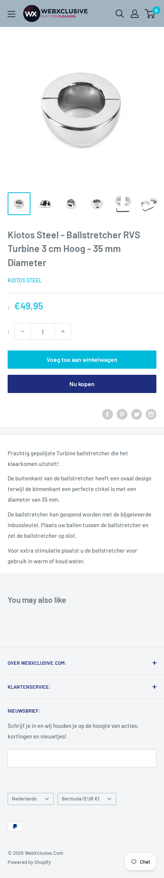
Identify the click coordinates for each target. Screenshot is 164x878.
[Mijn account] (134, 14)
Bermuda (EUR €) (80, 799)
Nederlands (24, 799)
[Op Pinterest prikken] (122, 414)
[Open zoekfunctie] (120, 14)
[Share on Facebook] (107, 414)
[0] (150, 13)
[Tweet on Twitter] (136, 414)
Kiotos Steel (25, 280)
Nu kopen (82, 383)
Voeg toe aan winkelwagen (82, 359)
